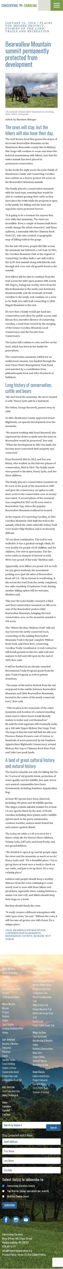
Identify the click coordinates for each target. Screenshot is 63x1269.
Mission (5, 1008)
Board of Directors (10, 981)
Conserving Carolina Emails (21, 1186)
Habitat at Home (9, 1068)
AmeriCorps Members (11, 989)
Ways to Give (39, 1032)
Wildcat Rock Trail (40, 1005)
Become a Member (10, 1044)
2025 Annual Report (11, 997)
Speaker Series (8, 1060)
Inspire (5, 1020)
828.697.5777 (9, 1246)
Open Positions (39, 1084)
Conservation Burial (10, 1072)
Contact (6, 1114)
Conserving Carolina (19, 5)
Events (5, 1056)
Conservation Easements (23, 933)
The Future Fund (39, 1036)
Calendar (6, 1106)
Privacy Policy (9, 1254)
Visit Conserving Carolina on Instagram (16, 1220)
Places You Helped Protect (28, 24)
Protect (5, 1012)
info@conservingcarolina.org (17, 1250)
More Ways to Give (40, 1065)
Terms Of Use (24, 1254)
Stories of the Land (24, 28)
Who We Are (8, 969)
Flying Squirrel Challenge (43, 969)
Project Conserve (40, 1080)
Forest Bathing (8, 1064)
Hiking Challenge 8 (10, 1095)
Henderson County (18, 936)
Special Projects (40, 1061)
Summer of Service (41, 1092)
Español (6, 1110)
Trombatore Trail (40, 993)
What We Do (8, 1004)
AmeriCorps (39, 1072)
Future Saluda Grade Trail (43, 1025)
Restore (5, 1016)
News (5, 1102)
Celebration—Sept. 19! (12, 1080)
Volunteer (6, 1051)
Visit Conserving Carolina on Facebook (6, 1220)
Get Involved (8, 1039)
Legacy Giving (38, 1057)
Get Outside (8, 1087)
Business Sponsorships (43, 1048)
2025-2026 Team (40, 1088)
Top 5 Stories (8, 1024)
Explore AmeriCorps (41, 1076)
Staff (4, 985)
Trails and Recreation (27, 31)
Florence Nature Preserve (43, 981)
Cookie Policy (39, 1254)
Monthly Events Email (18, 1196)
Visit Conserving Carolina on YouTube (26, 1220)
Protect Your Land (9, 1076)
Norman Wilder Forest (42, 985)
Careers (5, 993)
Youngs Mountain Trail (42, 1009)
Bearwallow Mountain (29, 930)
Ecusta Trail (38, 1021)
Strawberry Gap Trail (41, 989)
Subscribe (6, 1048)
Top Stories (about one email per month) (28, 1191)
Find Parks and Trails (11, 1091)
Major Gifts (37, 1053)
